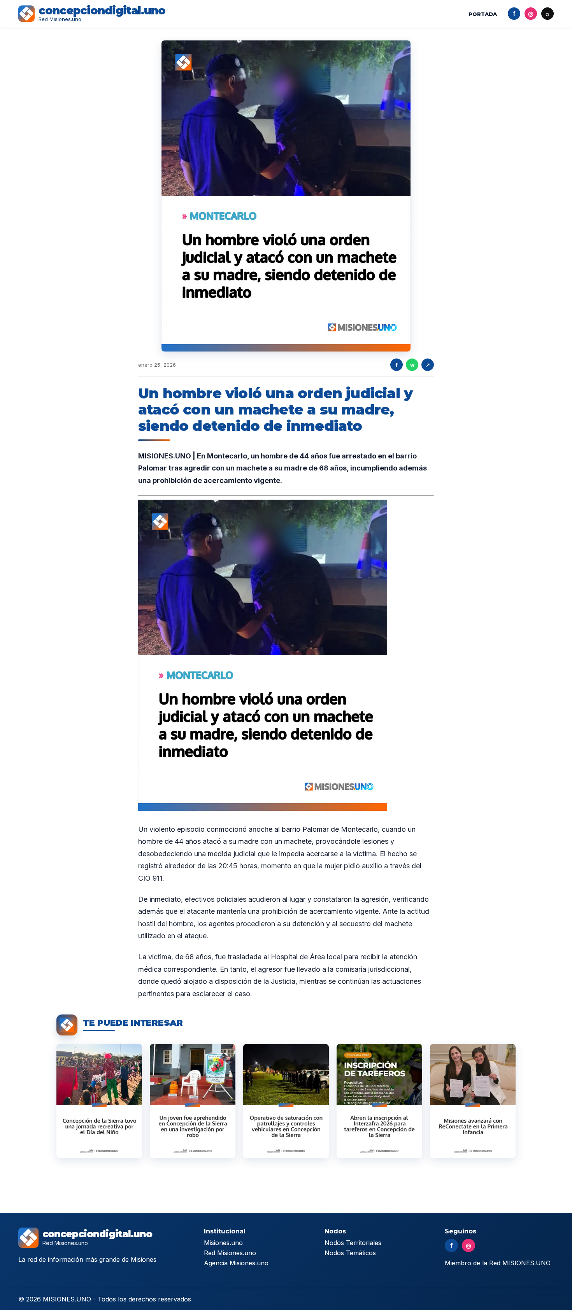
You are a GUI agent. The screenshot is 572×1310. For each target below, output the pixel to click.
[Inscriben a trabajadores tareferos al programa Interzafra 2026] (379, 1101)
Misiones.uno (223, 1243)
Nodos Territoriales (353, 1243)
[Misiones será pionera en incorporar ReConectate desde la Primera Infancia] (473, 1101)
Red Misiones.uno (230, 1253)
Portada (482, 14)
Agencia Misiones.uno (236, 1263)
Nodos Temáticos (350, 1253)
